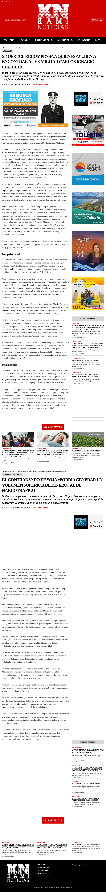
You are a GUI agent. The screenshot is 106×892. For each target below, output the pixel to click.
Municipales (77, 323)
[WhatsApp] (13, 2)
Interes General (78, 358)
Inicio (4, 48)
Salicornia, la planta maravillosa (86, 360)
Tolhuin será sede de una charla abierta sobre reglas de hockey (85, 375)
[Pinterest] (66, 84)
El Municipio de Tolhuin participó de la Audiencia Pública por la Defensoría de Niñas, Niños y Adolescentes (88, 327)
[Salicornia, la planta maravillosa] (88, 439)
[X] (10, 2)
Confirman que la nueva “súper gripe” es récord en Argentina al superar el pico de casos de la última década (87, 345)
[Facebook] (3, 2)
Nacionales (11, 48)
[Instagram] (6, 2)
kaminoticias (42, 84)
